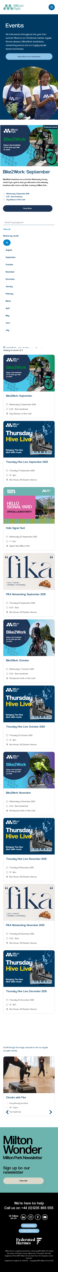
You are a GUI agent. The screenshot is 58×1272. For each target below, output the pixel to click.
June (8, 323)
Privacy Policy (29, 1226)
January (9, 286)
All (7, 242)
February (9, 293)
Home (9, 18)
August (9, 250)
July (7, 330)
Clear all (6, 229)
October (9, 264)
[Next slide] (50, 1112)
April (8, 308)
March (8, 301)
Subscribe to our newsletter (29, 56)
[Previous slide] (7, 1112)
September (11, 257)
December (10, 279)
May (7, 315)
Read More (27, 208)
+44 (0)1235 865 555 (37, 1208)
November (10, 272)
